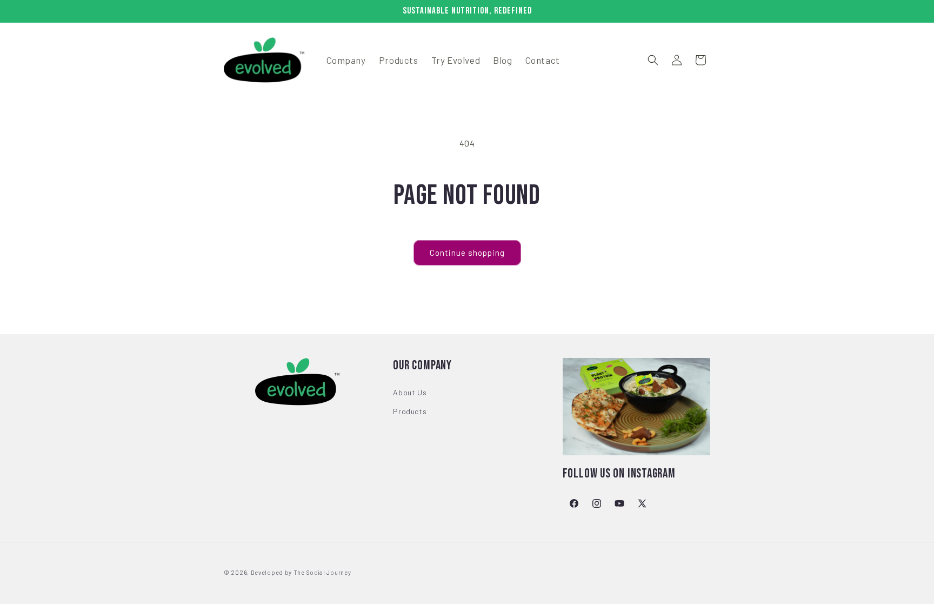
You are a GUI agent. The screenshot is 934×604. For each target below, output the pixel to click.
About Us (409, 392)
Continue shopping (467, 252)
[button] (653, 60)
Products (409, 411)
